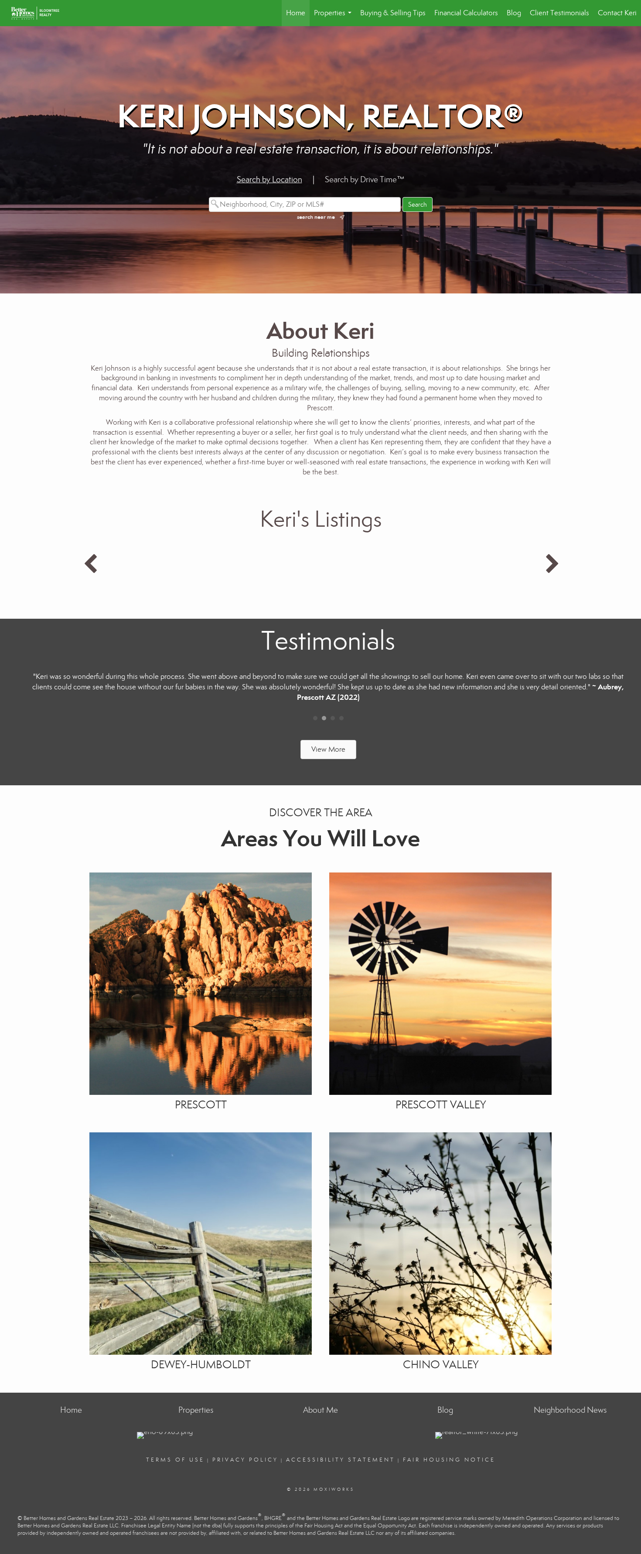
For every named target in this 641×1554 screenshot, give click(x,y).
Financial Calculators (466, 12)
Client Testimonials (559, 12)
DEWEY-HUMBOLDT (201, 1364)
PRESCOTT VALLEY (441, 1104)
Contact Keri (617, 12)
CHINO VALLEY (440, 1364)
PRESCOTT (201, 1104)
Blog (514, 12)
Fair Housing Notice (449, 1459)
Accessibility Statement (340, 1459)
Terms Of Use (175, 1459)
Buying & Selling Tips (393, 12)
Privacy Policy (245, 1459)
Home (295, 12)
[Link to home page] (39, 13)
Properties (334, 17)
